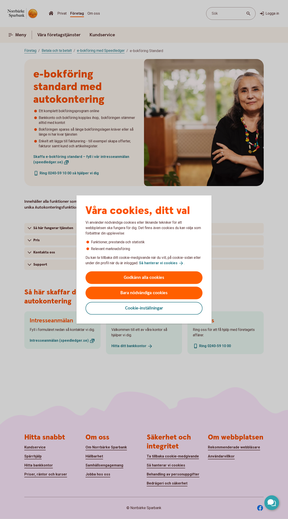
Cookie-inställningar (144, 308)
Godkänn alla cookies (144, 277)
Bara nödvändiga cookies (144, 293)
